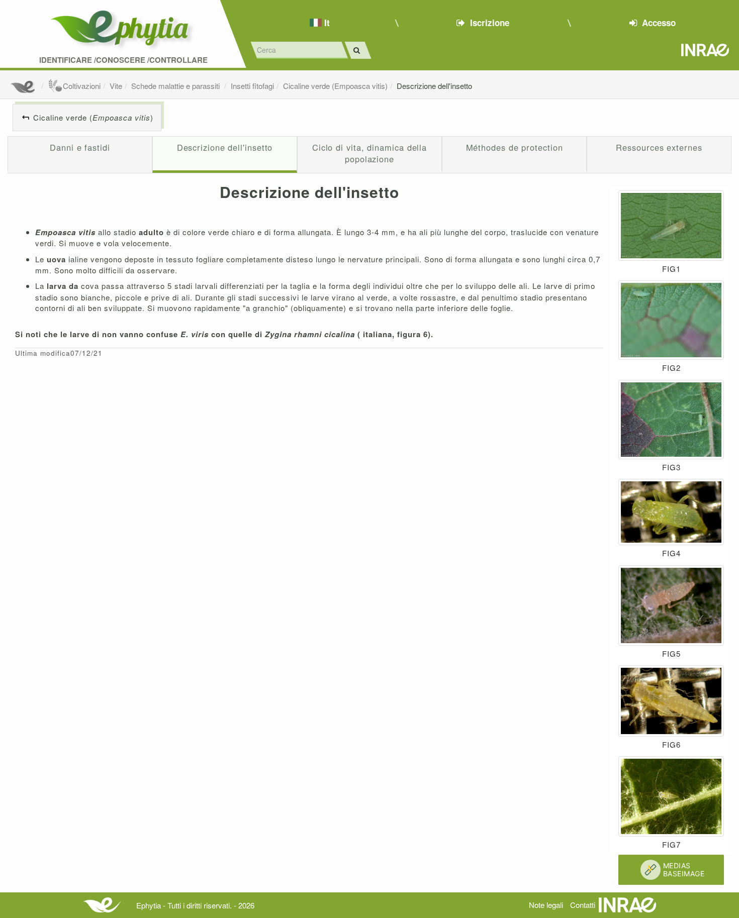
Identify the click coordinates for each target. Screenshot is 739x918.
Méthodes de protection (514, 147)
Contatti (582, 904)
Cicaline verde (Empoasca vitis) (335, 85)
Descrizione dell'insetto (434, 85)
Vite (116, 85)
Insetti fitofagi (252, 85)
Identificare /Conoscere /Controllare (123, 60)
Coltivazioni (82, 85)
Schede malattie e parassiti (176, 85)
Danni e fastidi (80, 147)
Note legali (546, 904)
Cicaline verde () (93, 117)
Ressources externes (659, 147)
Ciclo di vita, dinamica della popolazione (369, 153)
